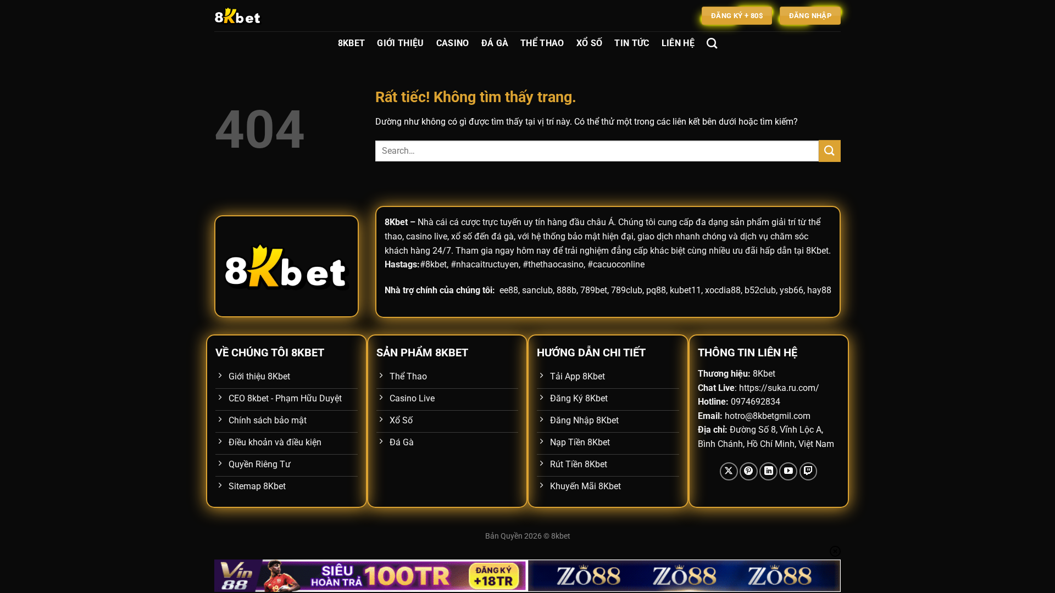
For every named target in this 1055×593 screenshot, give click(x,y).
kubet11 (685, 290)
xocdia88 (723, 290)
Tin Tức (631, 43)
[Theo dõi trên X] (729, 471)
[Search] (712, 43)
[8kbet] (269, 15)
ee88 (508, 290)
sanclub (537, 290)
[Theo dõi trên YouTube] (788, 471)
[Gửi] (830, 150)
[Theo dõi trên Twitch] (808, 471)
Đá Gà (495, 43)
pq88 (656, 290)
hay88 (819, 290)
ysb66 (791, 290)
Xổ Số (589, 43)
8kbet (560, 536)
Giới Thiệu (400, 43)
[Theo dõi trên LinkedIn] (768, 471)
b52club (760, 290)
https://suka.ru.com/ (779, 388)
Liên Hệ (678, 43)
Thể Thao (542, 43)
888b (566, 290)
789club (626, 290)
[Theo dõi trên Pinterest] (749, 471)
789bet (593, 290)
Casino (452, 43)
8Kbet (351, 43)
